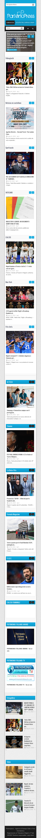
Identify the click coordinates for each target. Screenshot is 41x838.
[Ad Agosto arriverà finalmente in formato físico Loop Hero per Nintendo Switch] (14, 742)
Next (32, 36)
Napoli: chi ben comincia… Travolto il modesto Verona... (29, 787)
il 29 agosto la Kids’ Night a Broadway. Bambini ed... (17, 312)
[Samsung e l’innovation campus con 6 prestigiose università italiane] (20, 407)
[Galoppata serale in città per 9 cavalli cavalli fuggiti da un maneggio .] (14, 772)
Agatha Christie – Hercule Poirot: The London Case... (20, 133)
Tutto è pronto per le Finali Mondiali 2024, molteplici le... (19, 543)
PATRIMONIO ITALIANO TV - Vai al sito (19, 685)
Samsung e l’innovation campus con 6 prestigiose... (18, 411)
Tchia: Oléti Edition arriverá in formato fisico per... (19, 88)
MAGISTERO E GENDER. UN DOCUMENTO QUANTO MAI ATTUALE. (17, 222)
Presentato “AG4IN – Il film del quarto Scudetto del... (18, 499)
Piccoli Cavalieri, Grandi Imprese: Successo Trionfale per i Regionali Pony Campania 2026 (20, 45)
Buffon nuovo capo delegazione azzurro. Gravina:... (19, 587)
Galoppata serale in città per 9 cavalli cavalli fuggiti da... (29, 770)
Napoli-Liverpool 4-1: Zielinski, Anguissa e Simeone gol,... (18, 357)
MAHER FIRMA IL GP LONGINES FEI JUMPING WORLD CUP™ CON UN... (29, 706)
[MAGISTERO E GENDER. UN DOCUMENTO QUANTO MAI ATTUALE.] (20, 218)
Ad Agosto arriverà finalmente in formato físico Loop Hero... (28, 741)
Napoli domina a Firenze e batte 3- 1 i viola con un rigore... (19, 267)
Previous (29, 36)
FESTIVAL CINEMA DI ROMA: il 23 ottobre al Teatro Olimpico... (19, 455)
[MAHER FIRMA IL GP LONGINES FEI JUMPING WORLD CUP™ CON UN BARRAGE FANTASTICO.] (14, 708)
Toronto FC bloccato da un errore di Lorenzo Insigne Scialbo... (29, 803)
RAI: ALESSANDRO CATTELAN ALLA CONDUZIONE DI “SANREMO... (20, 178)
